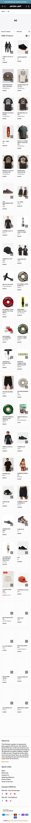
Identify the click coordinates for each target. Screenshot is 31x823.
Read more (5, 761)
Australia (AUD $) (8, 811)
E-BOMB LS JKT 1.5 (8, 231)
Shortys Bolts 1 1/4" (22, 417)
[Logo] (15, 6)
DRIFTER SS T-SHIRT (22, 707)
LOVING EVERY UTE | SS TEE (22, 85)
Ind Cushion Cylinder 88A (7, 337)
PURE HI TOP (6, 501)
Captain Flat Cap (22, 590)
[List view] (29, 36)
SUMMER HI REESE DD (22, 474)
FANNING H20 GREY (6, 529)
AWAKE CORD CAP (22, 677)
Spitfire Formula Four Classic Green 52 (8, 418)
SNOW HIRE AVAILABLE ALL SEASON (15, 2)
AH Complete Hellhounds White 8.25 (7, 558)
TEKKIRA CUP (21, 446)
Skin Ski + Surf (12, 820)
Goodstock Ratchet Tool (7, 362)
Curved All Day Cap (7, 259)
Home (3, 11)
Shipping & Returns (8, 777)
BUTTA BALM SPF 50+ (22, 646)
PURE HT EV (20, 529)
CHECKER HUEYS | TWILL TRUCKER (7, 85)
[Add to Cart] (11, 52)
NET (18, 557)
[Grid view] (26, 36)
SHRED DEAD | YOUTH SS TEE (21, 171)
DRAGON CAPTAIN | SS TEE (8, 113)
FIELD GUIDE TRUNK (6, 677)
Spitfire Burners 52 (22, 392)
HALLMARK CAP (7, 707)
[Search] (4, 6)
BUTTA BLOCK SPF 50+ (8, 618)
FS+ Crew (20, 202)
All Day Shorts (7, 646)
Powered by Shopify (22, 820)
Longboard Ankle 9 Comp (21, 231)
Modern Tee (6, 473)
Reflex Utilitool (8, 284)
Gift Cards (5, 773)
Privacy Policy (6, 779)
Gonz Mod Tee (21, 259)
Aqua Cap (20, 618)
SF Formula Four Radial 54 (22, 284)
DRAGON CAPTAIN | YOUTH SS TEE (8, 171)
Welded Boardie (8, 391)
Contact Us (5, 775)
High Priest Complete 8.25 (21, 310)
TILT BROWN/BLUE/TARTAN (8, 203)
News (3, 770)
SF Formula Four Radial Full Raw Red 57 (8, 311)
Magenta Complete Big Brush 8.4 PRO (21, 363)
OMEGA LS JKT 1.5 (7, 446)
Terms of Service (7, 781)
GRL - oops (6, 141)
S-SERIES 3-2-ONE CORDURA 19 (22, 502)
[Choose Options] (26, 52)
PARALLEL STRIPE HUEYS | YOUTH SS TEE (22, 142)
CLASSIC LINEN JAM (7, 590)
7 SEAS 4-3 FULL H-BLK (8, 57)
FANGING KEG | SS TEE (22, 113)
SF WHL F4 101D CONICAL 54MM (21, 337)
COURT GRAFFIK (22, 57)
